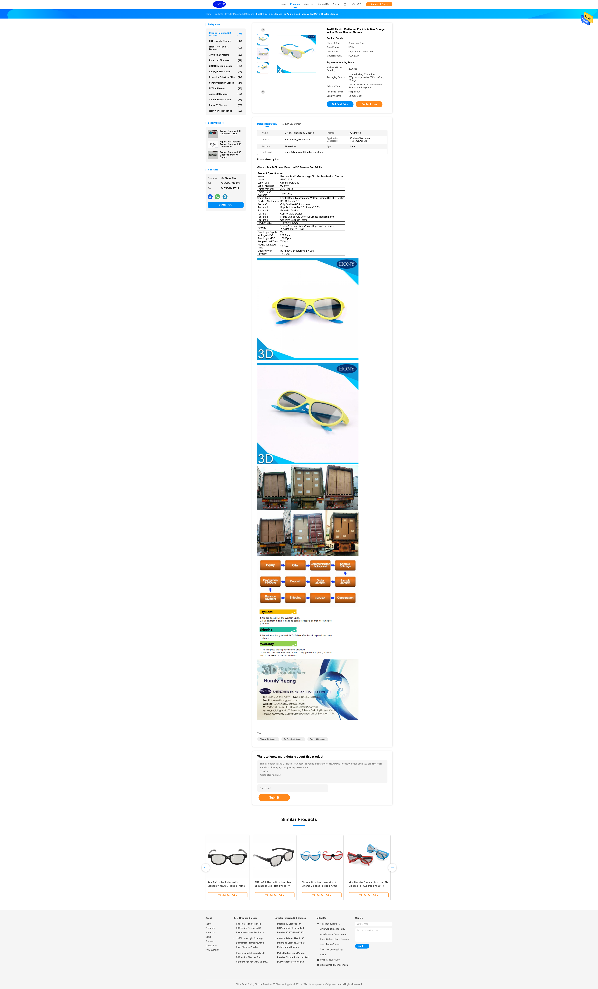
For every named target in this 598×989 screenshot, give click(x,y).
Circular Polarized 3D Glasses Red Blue (230, 132)
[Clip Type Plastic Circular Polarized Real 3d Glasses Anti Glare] (376, 856)
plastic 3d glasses (268, 739)
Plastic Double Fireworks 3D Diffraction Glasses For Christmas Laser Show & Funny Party (251, 958)
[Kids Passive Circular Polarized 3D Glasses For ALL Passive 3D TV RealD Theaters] (278, 856)
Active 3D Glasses (225, 94)
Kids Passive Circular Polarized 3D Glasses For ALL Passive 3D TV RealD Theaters (278, 886)
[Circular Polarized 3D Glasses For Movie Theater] (213, 155)
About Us (210, 932)
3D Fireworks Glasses (225, 41)
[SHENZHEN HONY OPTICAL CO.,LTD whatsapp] (217, 196)
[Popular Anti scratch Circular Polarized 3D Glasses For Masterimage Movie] (213, 144)
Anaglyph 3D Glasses (225, 71)
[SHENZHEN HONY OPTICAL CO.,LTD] (219, 4)
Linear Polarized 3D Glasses (225, 47)
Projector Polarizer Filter (225, 77)
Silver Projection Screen (225, 83)
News (208, 937)
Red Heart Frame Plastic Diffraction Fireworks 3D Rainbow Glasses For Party (250, 928)
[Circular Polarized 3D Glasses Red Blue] (213, 134)
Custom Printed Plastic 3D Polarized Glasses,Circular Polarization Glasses (291, 942)
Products (210, 928)
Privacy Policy (212, 950)
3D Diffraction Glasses (225, 66)
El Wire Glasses (225, 88)
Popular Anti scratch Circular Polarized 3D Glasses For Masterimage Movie (230, 144)
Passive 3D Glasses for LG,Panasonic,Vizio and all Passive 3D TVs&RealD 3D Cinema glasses (290, 929)
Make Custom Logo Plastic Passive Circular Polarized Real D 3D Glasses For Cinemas (293, 957)
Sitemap (210, 941)
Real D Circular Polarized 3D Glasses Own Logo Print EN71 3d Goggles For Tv (328, 886)
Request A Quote (379, 4)
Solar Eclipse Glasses (225, 99)
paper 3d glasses (317, 739)
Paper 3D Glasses (225, 105)
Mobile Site (211, 945)
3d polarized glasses (293, 739)
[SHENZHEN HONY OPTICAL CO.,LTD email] (210, 196)
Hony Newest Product (225, 111)
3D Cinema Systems (225, 55)
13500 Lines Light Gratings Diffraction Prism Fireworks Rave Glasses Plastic (250, 942)
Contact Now (225, 205)
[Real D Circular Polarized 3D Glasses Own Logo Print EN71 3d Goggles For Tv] (329, 856)
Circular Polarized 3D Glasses (225, 34)
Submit (274, 797)
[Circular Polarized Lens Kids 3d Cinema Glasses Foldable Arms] (231, 856)
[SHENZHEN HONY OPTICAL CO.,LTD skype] (225, 196)
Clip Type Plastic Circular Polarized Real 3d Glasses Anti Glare (373, 886)
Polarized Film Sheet (225, 60)
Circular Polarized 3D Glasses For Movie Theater (230, 154)
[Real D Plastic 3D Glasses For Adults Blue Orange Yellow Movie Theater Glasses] (296, 54)
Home (208, 924)
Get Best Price (340, 104)
